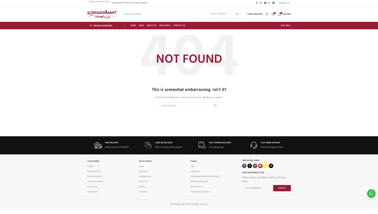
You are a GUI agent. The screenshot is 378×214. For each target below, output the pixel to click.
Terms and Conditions (200, 191)
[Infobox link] (111, 145)
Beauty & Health (94, 176)
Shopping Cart (145, 176)
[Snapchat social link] (265, 166)
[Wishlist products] (267, 14)
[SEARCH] (237, 14)
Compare (143, 191)
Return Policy (196, 186)
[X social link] (261, 3)
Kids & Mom (92, 191)
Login (141, 166)
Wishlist (142, 186)
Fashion (90, 166)
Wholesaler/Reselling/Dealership (205, 176)
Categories (93, 161)
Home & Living (93, 171)
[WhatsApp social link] (269, 3)
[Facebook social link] (257, 3)
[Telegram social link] (273, 3)
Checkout (143, 181)
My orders (143, 171)
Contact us (195, 171)
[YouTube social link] (260, 166)
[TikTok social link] (271, 166)
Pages (194, 161)
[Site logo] (102, 14)
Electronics (92, 186)
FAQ (192, 166)
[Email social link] (265, 3)
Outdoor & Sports (95, 181)
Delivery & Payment (199, 181)
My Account (145, 161)
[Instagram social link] (255, 166)
